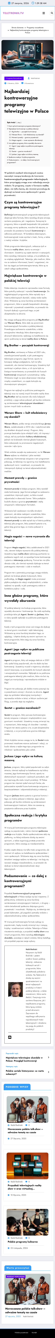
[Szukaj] (52, 13)
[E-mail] (9, 1038)
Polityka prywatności (21, 1332)
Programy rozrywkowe (14, 78)
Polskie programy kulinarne (23, 1241)
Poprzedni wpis (12, 1053)
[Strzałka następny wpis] (48, 1072)
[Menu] (44, 13)
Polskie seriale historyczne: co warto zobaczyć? (25, 1072)
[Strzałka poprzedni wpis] (48, 1057)
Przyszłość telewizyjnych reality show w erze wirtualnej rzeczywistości (24, 1187)
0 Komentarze (29, 83)
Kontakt (34, 1332)
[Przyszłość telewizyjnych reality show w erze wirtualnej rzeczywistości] (27, 1165)
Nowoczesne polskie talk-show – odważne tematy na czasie (25, 1131)
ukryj (19, 123)
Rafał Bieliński (35, 78)
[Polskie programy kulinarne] (27, 1222)
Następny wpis (11, 1066)
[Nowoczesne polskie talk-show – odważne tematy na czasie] (27, 1109)
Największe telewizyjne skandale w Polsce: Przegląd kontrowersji (24, 1059)
